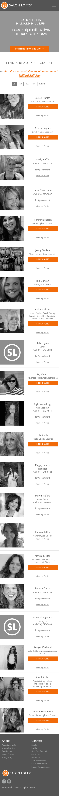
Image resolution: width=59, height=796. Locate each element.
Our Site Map (7, 751)
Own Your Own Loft (39, 751)
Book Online (42, 107)
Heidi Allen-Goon (42, 190)
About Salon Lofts (9, 745)
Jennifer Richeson (42, 219)
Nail (27, 84)
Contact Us (35, 754)
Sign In (34, 745)
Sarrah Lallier (42, 677)
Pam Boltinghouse (42, 617)
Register (34, 748)
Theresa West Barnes (43, 711)
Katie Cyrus (43, 343)
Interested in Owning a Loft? (29, 49)
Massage (42, 84)
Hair (20, 84)
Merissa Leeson (42, 555)
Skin (34, 84)
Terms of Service (8, 754)
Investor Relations (8, 748)
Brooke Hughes (42, 128)
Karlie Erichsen (42, 309)
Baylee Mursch (42, 97)
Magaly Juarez (42, 465)
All (14, 84)
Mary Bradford (42, 495)
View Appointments (39, 761)
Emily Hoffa (42, 159)
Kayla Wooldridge (42, 404)
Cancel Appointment (39, 764)
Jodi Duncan (42, 280)
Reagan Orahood (42, 647)
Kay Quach (42, 374)
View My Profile (42, 115)
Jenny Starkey (42, 250)
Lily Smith (42, 435)
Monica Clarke (42, 588)
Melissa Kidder (42, 532)
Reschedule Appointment (40, 767)
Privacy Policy (7, 757)
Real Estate (35, 757)
